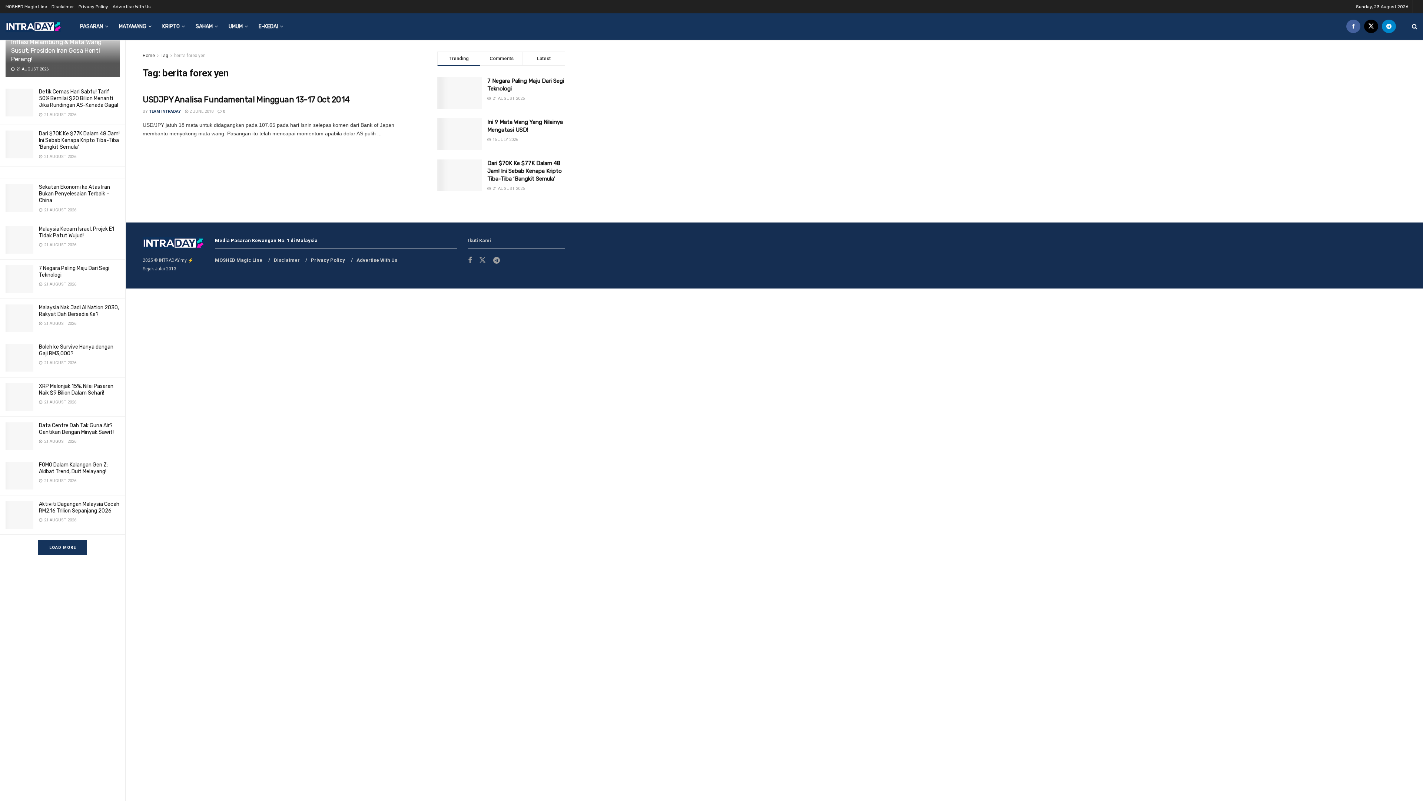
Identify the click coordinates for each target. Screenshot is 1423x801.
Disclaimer (63, 6)
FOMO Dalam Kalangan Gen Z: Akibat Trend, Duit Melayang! (73, 468)
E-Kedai (268, 26)
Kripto (171, 26)
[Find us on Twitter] (1371, 26)
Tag (164, 55)
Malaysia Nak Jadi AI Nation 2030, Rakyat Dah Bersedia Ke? (79, 310)
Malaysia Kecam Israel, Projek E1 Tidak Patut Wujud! (76, 232)
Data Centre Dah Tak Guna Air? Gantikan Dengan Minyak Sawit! (76, 428)
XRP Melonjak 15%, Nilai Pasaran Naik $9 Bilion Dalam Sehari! (76, 389)
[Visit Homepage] (33, 26)
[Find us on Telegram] (1389, 26)
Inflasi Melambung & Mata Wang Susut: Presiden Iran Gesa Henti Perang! (56, 50)
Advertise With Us (132, 6)
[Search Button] (1414, 26)
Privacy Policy (93, 6)
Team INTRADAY (165, 111)
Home (149, 55)
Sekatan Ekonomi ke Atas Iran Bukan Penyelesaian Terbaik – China (74, 194)
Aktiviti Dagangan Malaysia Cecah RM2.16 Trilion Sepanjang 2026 (79, 507)
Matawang (132, 26)
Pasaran (91, 26)
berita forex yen (190, 55)
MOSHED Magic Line (26, 6)
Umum (236, 26)
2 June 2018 (200, 111)
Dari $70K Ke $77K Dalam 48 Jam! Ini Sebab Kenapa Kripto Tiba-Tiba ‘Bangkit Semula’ (79, 140)
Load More (62, 547)
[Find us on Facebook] (1353, 26)
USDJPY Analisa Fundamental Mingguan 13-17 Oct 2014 (246, 100)
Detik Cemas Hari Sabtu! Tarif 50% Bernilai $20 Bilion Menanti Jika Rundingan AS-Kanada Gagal (78, 98)
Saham (204, 26)
